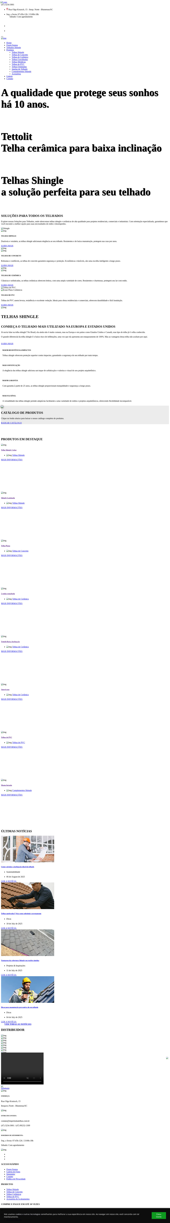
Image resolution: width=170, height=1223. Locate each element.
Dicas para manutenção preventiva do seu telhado (19, 1007)
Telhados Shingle (13, 47)
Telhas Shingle (18, 52)
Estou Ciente (159, 1215)
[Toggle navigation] (2, 36)
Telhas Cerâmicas (13, 1194)
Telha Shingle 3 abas (8, 450)
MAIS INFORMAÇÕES (11, 460)
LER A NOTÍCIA (8, 881)
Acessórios (16, 74)
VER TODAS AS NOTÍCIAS (17, 1024)
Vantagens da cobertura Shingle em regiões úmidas (20, 960)
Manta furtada (6, 785)
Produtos (10, 50)
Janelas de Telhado (19, 69)
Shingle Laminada (8, 498)
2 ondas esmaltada (8, 594)
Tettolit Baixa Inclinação (10, 642)
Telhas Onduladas (19, 67)
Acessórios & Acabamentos (17, 1199)
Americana (5, 689)
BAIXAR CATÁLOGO (11, 423)
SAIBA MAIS (7, 246)
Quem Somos (12, 45)
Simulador (10, 1174)
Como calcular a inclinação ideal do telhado (17, 867)
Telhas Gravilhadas (20, 59)
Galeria (9, 76)
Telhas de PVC (18, 64)
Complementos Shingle (21, 71)
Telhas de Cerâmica (20, 57)
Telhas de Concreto (20, 55)
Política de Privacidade (16, 1179)
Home (9, 43)
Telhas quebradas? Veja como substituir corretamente (21, 914)
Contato (9, 79)
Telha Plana (5, 546)
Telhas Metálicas (19, 62)
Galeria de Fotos (13, 1172)
